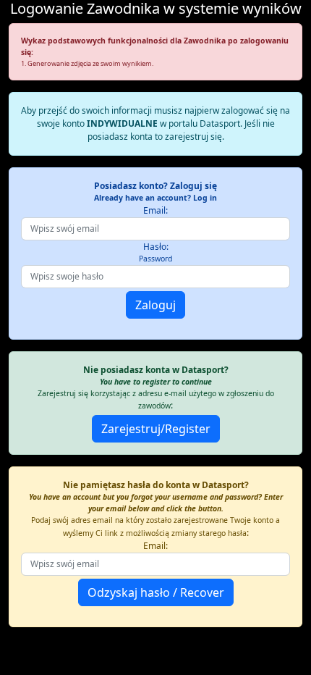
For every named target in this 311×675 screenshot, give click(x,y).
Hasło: (155, 252)
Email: (155, 210)
